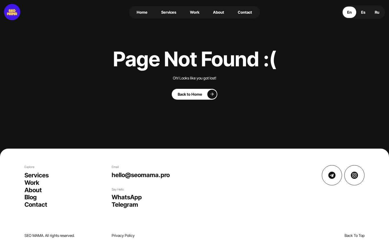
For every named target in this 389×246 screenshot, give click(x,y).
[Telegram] (332, 175)
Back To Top (355, 235)
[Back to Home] (195, 94)
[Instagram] (354, 175)
